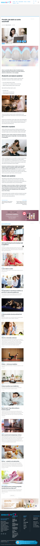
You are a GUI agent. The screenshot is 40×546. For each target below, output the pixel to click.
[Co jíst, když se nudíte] (13, 259)
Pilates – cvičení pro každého (9, 364)
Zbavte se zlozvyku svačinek (9, 337)
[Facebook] (34, 1)
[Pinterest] (23, 41)
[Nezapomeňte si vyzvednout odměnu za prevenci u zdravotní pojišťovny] (13, 281)
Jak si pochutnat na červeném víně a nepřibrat (12, 243)
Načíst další (12, 495)
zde (8, 541)
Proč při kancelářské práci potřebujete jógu (15, 532)
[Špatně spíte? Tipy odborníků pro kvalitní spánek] (13, 398)
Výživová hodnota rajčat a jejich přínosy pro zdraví (15, 536)
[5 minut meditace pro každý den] (13, 376)
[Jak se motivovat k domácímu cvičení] (13, 425)
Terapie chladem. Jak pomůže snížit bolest (14, 520)
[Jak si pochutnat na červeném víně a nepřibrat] (13, 233)
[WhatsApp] (25, 41)
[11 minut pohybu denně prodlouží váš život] (13, 305)
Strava (3, 267)
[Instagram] (36, 1)
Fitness (3, 312)
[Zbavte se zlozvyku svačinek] (13, 328)
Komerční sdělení (5, 485)
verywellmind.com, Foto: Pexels (8, 43)
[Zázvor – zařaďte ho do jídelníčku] (13, 452)
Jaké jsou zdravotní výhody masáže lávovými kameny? (15, 524)
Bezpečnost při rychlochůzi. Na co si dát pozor (15, 528)
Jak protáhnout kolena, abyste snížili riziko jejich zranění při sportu (7, 202)
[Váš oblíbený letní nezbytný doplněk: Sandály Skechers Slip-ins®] (13, 477)
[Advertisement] (32, 230)
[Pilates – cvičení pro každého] (13, 355)
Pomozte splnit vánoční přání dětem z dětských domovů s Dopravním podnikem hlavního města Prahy (21, 203)
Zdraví (3, 289)
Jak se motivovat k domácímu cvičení (11, 435)
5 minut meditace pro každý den (10, 386)
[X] (34, 3)
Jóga (2, 384)
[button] (38, 2)
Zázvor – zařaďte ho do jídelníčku (10, 461)
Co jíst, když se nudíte (7, 268)
